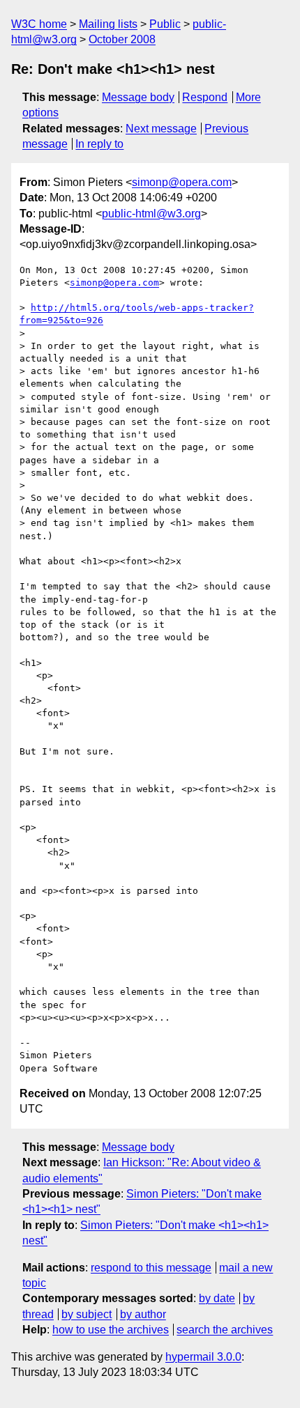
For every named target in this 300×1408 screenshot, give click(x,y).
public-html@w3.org (151, 213)
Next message (161, 128)
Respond (204, 97)
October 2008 (122, 39)
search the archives (225, 1330)
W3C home (39, 24)
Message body (138, 97)
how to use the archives (110, 1330)
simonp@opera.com (182, 182)
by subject (86, 1314)
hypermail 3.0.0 (203, 1357)
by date (217, 1298)
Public (165, 24)
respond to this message (151, 1268)
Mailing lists (108, 24)
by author (143, 1314)
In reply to (99, 144)
